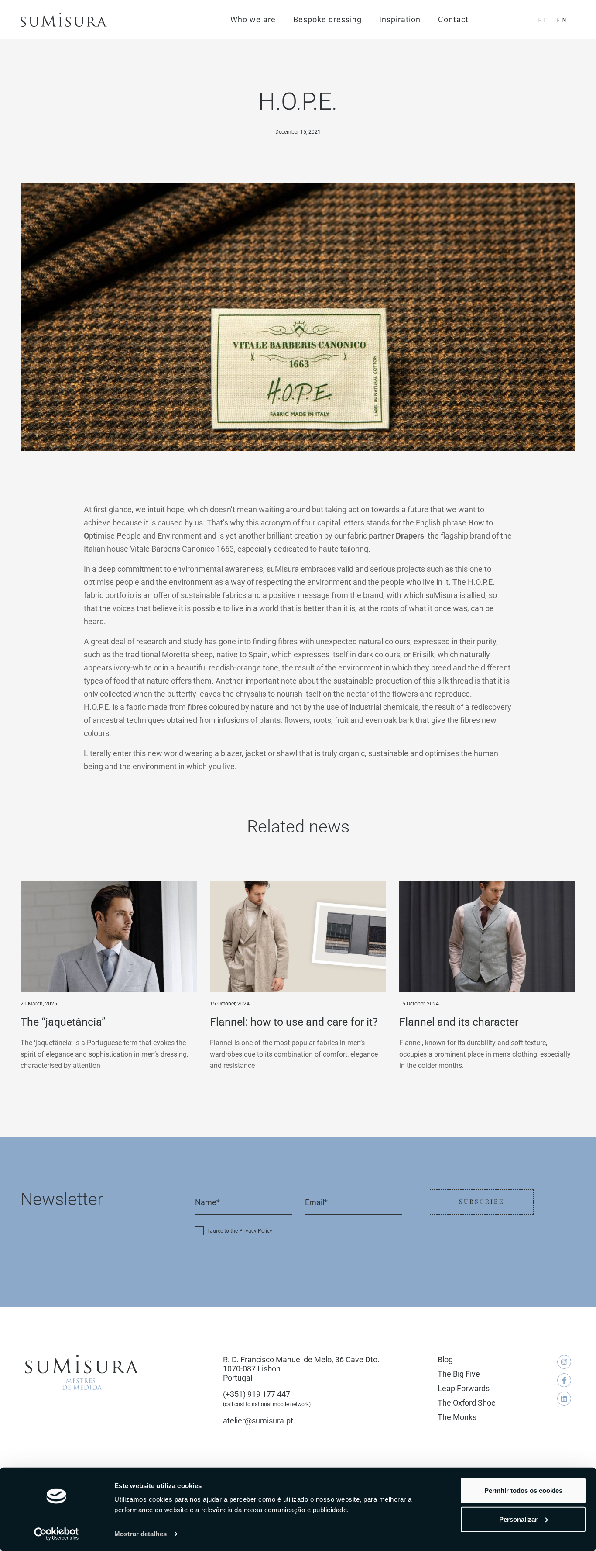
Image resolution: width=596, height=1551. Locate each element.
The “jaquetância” (63, 1022)
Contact (453, 19)
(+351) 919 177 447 (256, 1394)
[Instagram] (564, 1362)
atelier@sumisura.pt (258, 1420)
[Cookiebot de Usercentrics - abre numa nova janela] (56, 1534)
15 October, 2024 (230, 1004)
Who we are (253, 19)
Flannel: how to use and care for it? (294, 1022)
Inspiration (400, 19)
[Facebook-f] (564, 1380)
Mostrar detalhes (140, 1533)
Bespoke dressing (327, 19)
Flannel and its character (458, 1022)
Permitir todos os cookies (523, 1490)
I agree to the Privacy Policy (239, 1231)
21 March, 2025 (39, 1004)
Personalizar (518, 1519)
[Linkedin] (564, 1399)
